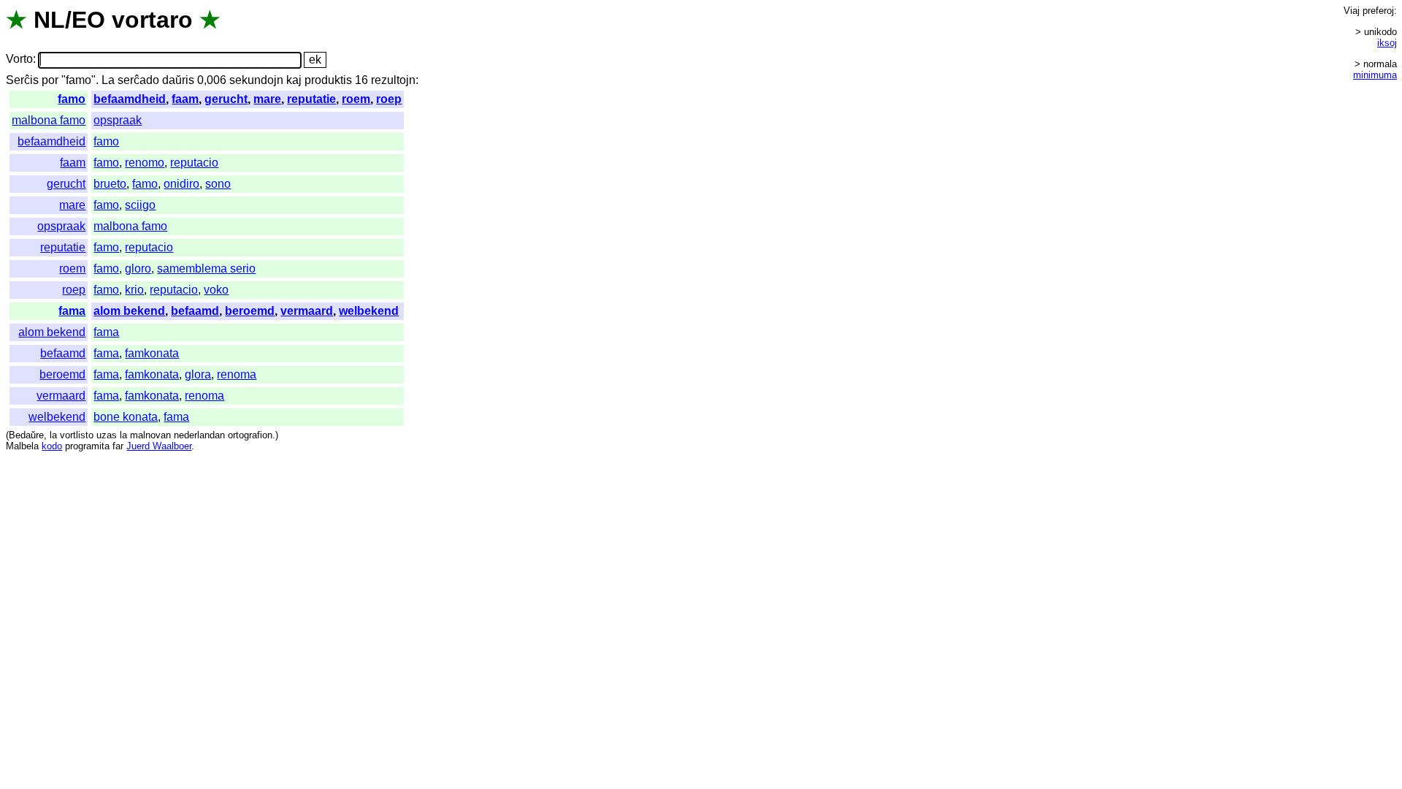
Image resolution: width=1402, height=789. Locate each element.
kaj (294, 80)
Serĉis (22, 80)
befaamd (195, 311)
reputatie (311, 99)
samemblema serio (206, 268)
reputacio (194, 162)
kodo (52, 446)
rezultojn (393, 80)
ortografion (250, 435)
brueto (109, 184)
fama (71, 311)
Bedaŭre (26, 435)
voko (216, 289)
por (50, 80)
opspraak (117, 120)
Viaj (1352, 10)
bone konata (125, 417)
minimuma (1375, 74)
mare (267, 99)
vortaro (152, 20)
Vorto (19, 59)
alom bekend (129, 311)
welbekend (369, 311)
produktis (328, 80)
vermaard (306, 311)
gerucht (226, 99)
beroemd (250, 311)
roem (356, 99)
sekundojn (256, 80)
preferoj (1378, 10)
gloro (138, 268)
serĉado (138, 80)
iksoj (1387, 42)
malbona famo (48, 120)
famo (71, 99)
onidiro (181, 184)
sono (218, 184)
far (117, 446)
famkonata (152, 353)
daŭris (178, 80)
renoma (236, 374)
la (53, 435)
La (108, 80)
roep (389, 99)
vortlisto (76, 435)
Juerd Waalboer (158, 446)
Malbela (22, 446)
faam (185, 99)
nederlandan (199, 435)
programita (87, 446)
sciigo (140, 205)
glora (198, 374)
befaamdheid (129, 99)
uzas (106, 435)
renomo (144, 162)
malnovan (150, 435)
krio (134, 289)
